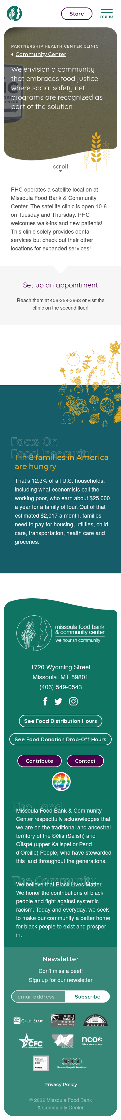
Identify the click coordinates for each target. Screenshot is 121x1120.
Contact (85, 760)
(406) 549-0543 (60, 686)
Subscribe (88, 996)
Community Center (41, 54)
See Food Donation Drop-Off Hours (60, 739)
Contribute (39, 760)
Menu (106, 16)
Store (76, 13)
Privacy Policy (60, 1084)
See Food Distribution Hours (60, 721)
